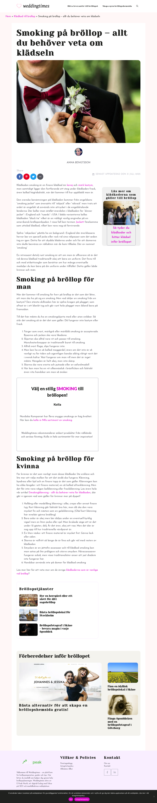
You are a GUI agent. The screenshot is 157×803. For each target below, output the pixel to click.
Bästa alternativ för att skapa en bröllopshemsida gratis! (53, 707)
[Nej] (154, 796)
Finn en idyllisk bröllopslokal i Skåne (121, 688)
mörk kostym (85, 185)
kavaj (70, 185)
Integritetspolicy (66, 766)
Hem (8, 16)
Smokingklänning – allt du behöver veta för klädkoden (60, 492)
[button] (137, 6)
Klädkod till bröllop (24, 16)
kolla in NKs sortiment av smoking (52, 420)
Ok (71, 799)
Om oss (107, 763)
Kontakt (107, 766)
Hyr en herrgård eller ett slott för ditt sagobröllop (56, 599)
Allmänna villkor (66, 769)
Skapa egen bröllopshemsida (117, 6)
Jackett (80, 222)
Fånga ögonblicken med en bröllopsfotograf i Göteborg (120, 723)
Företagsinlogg (66, 763)
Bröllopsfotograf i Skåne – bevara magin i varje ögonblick (56, 628)
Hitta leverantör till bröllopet (82, 6)
